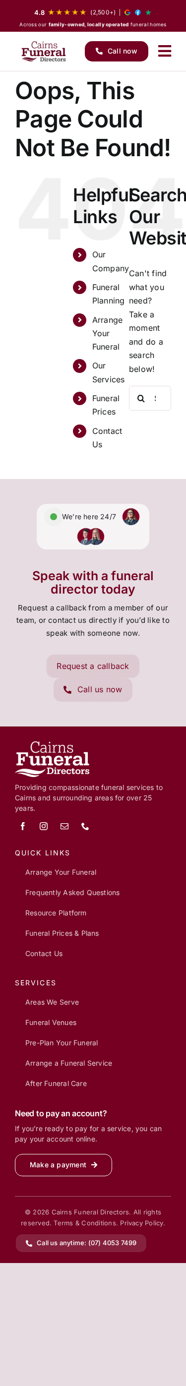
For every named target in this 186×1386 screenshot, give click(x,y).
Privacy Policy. (142, 1223)
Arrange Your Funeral (107, 333)
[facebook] (23, 826)
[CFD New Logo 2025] (44, 51)
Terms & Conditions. (86, 1223)
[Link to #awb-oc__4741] (164, 51)
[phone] (85, 826)
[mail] (64, 826)
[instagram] (44, 826)
